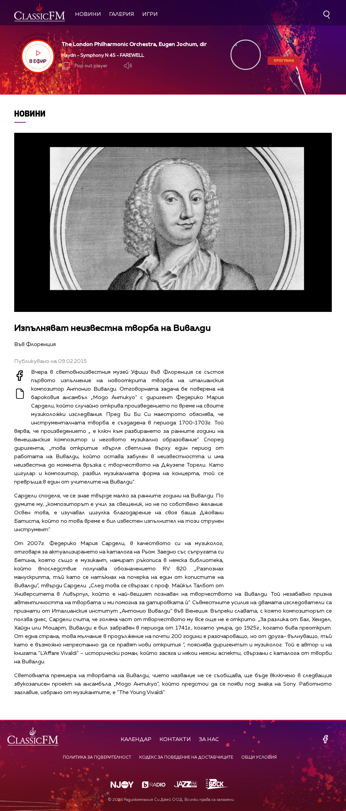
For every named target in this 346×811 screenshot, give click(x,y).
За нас (209, 739)
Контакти (175, 739)
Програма (284, 60)
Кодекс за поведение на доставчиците (186, 758)
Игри (150, 14)
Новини (88, 14)
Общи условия (259, 758)
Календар (136, 739)
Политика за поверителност (97, 758)
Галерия (121, 14)
